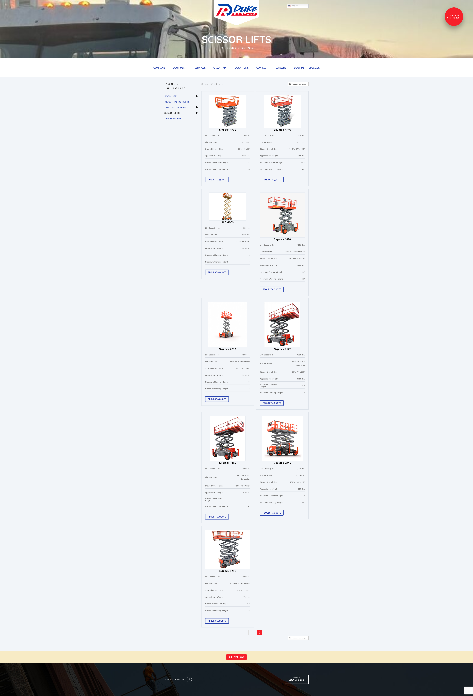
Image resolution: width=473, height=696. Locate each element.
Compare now (236, 657)
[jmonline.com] (297, 679)
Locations (242, 67)
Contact (262, 67)
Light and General (175, 107)
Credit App (220, 67)
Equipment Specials (307, 67)
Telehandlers (172, 118)
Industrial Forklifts (177, 101)
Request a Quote (217, 179)
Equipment (180, 67)
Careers (281, 67)
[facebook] (189, 679)
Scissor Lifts (236, 48)
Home (223, 48)
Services (200, 67)
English (294, 6)
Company (159, 67)
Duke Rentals (171, 679)
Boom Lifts (170, 96)
